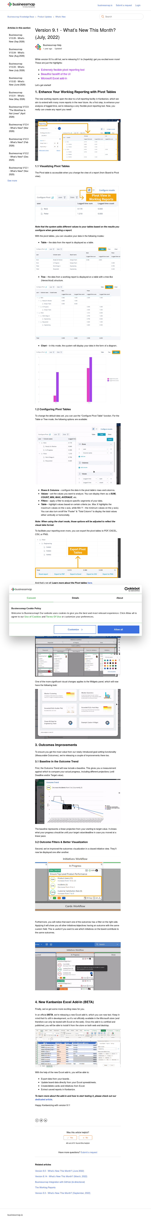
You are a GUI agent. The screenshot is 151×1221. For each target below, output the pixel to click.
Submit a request (124, 5)
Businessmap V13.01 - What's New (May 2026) (17, 96)
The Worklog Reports (45, 1187)
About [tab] (119, 598)
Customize (73, 629)
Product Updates (45, 16)
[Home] (21, 6)
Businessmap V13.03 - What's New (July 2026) (17, 67)
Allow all (118, 629)
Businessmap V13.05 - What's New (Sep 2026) (17, 38)
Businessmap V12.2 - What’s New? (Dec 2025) (18, 156)
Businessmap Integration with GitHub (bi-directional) (60, 1181)
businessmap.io (105, 5)
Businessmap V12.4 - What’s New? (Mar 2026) (18, 128)
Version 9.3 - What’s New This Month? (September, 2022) (62, 1192)
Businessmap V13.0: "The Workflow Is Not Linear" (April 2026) (19, 111)
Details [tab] (75, 598)
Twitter (41, 1120)
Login (138, 5)
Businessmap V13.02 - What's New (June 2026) (17, 81)
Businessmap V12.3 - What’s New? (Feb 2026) (18, 142)
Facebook (37, 1120)
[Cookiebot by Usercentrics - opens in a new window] (127, 589)
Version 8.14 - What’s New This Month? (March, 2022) (61, 1176)
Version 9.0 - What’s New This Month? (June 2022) (59, 1170)
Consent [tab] (31, 598)
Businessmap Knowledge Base (21, 16)
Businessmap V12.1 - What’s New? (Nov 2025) (18, 171)
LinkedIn (45, 1120)
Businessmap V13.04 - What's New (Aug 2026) (17, 52)
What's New (60, 16)
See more (12, 180)
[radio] (70, 1137)
